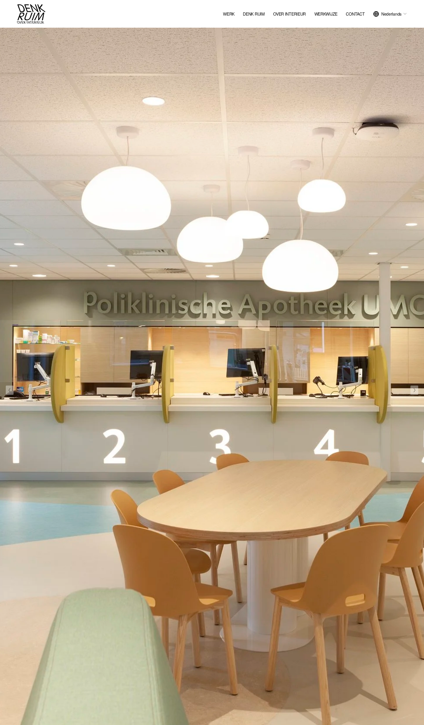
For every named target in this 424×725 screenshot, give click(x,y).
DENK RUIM (253, 14)
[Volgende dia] (414, 390)
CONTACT (355, 14)
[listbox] (390, 14)
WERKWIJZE (325, 14)
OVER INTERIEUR (289, 14)
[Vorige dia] (10, 390)
